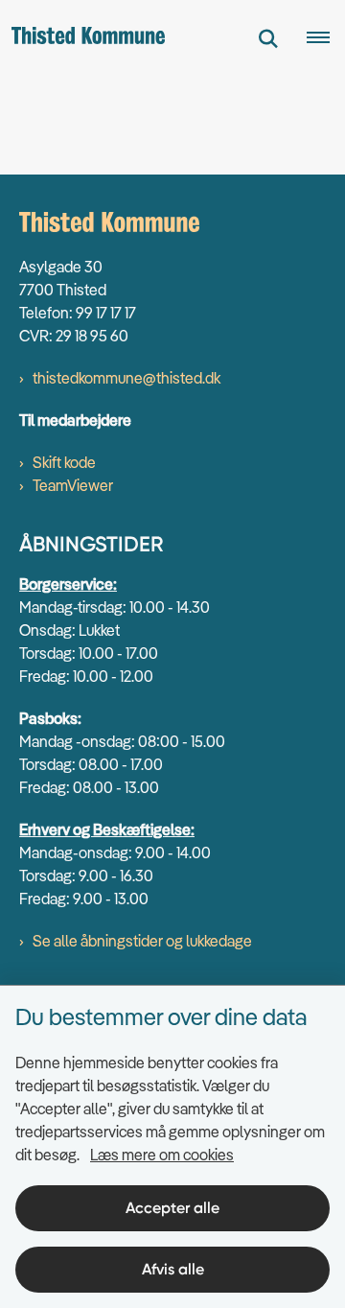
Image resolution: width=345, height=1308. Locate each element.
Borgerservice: (68, 584)
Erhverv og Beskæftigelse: (107, 829)
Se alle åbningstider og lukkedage (142, 940)
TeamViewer (73, 485)
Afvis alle (173, 1269)
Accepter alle (172, 1208)
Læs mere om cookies (162, 1154)
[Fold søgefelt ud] (268, 38)
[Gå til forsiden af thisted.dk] (82, 38)
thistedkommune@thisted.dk (126, 377)
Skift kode (64, 462)
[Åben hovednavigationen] (326, 38)
